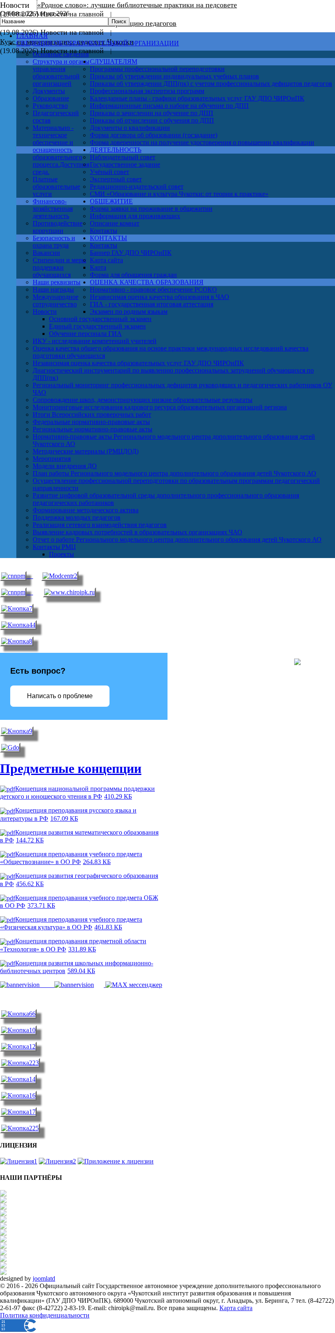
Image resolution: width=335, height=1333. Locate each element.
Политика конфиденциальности (44, 1315)
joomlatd (44, 1278)
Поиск (119, 21)
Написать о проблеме (60, 695)
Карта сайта (235, 1307)
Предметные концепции (70, 768)
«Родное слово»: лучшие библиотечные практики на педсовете (137, 5)
